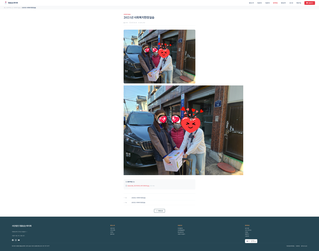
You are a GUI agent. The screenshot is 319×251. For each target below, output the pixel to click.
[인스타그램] (16, 240)
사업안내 (259, 3)
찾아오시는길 (304, 246)
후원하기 (310, 3)
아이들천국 (180, 228)
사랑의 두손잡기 (181, 234)
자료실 (246, 232)
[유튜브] (19, 240)
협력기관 (112, 234)
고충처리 (247, 236)
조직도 (111, 232)
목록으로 (160, 211)
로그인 (291, 3)
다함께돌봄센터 (181, 230)
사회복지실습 (16, 7)
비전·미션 (112, 228)
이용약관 (298, 246)
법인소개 (251, 3)
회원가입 (298, 3)
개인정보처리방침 (290, 246)
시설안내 (267, 3)
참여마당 (275, 3)
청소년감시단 (181, 232)
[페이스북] (13, 240)
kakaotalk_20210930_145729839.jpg (138, 186)
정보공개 (283, 3)
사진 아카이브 (248, 230)
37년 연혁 (112, 230)
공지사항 (247, 228)
